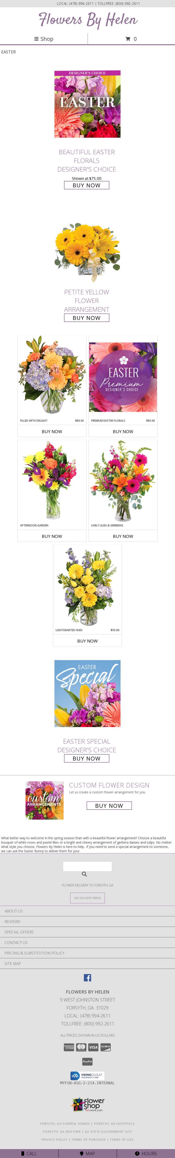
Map (89, 1153)
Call (30, 1153)
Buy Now (87, 185)
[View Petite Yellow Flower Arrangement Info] (87, 244)
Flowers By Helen (87, 20)
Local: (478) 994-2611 (87, 1016)
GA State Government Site (108, 1131)
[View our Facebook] (87, 980)
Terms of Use (122, 1139)
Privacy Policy (54, 1139)
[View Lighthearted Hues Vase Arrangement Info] (87, 586)
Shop (47, 38)
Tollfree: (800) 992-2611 (87, 1024)
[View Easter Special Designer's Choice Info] (87, 693)
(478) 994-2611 (82, 3)
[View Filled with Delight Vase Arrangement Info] (52, 376)
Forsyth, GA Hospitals (114, 1123)
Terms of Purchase (89, 1139)
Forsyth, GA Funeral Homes (65, 1123)
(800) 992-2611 (128, 3)
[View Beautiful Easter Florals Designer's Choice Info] (87, 104)
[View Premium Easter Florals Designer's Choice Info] (123, 377)
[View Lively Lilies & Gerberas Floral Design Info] (123, 481)
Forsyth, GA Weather (62, 1131)
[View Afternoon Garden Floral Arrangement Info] (52, 481)
